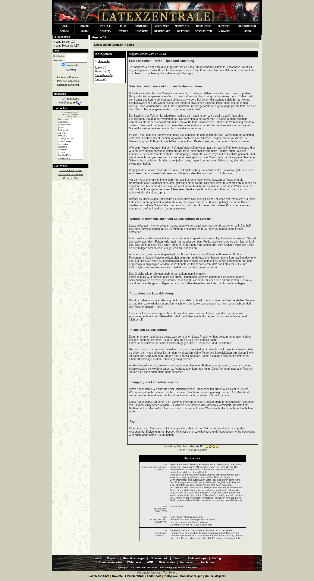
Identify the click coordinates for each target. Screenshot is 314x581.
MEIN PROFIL (182, 26)
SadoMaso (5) (104, 75)
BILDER (85, 31)
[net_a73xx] (70, 133)
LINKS (247, 31)
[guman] (70, 127)
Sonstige (100, 79)
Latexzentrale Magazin (108, 44)
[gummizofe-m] (70, 158)
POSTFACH (141, 26)
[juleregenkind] (70, 124)
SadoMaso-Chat (98, 576)
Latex (130, 44)
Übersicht (104, 61)
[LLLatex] (70, 152)
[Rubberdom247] (70, 119)
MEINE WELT (162, 26)
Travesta (117, 576)
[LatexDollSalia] (70, 155)
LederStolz (154, 576)
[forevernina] (70, 144)
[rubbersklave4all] (70, 141)
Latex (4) (100, 67)
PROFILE (105, 26)
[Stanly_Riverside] (70, 138)
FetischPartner (134, 576)
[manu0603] (70, 136)
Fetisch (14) (102, 71)
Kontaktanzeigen (191, 576)
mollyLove (171, 576)
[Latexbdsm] (70, 122)
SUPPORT (224, 26)
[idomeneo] (70, 149)
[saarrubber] (70, 147)
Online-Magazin (215, 576)
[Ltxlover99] (70, 130)
